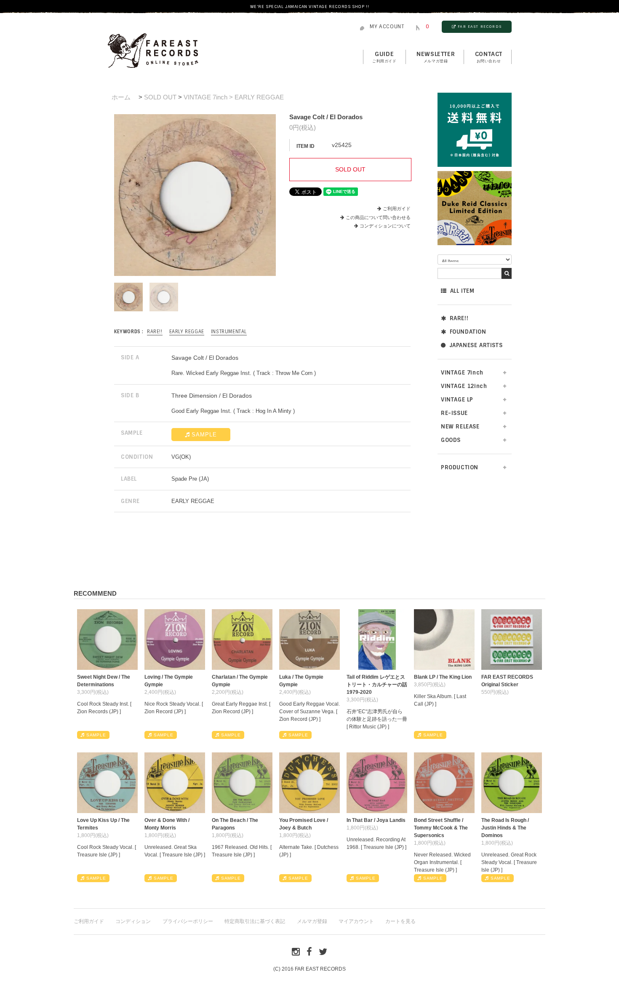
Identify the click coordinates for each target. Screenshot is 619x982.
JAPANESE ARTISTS (476, 345)
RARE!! (459, 318)
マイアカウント (356, 921)
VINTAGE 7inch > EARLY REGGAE (234, 97)
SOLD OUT (160, 97)
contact (488, 57)
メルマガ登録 (312, 921)
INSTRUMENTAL (229, 331)
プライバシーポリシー (188, 921)
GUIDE (384, 57)
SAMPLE (204, 434)
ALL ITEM (462, 290)
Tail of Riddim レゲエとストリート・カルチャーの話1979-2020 (377, 684)
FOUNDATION (468, 331)
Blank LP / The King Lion (443, 677)
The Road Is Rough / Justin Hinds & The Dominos (505, 827)
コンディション (133, 921)
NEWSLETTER (435, 57)
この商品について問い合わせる (378, 217)
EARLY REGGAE (186, 331)
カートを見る (400, 921)
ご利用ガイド (397, 208)
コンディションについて (385, 225)
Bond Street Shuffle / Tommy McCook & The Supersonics (441, 827)
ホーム (121, 97)
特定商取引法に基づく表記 (254, 921)
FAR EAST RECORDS (480, 26)
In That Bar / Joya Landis (376, 820)
